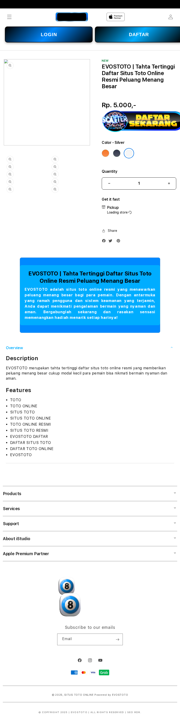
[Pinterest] (119, 241)
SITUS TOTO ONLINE (79, 694)
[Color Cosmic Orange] (105, 153)
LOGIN (49, 34)
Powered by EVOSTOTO (111, 694)
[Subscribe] (117, 639)
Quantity (109, 171)
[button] (9, 17)
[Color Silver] (129, 153)
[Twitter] (111, 241)
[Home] (72, 17)
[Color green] (116, 153)
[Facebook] (105, 241)
